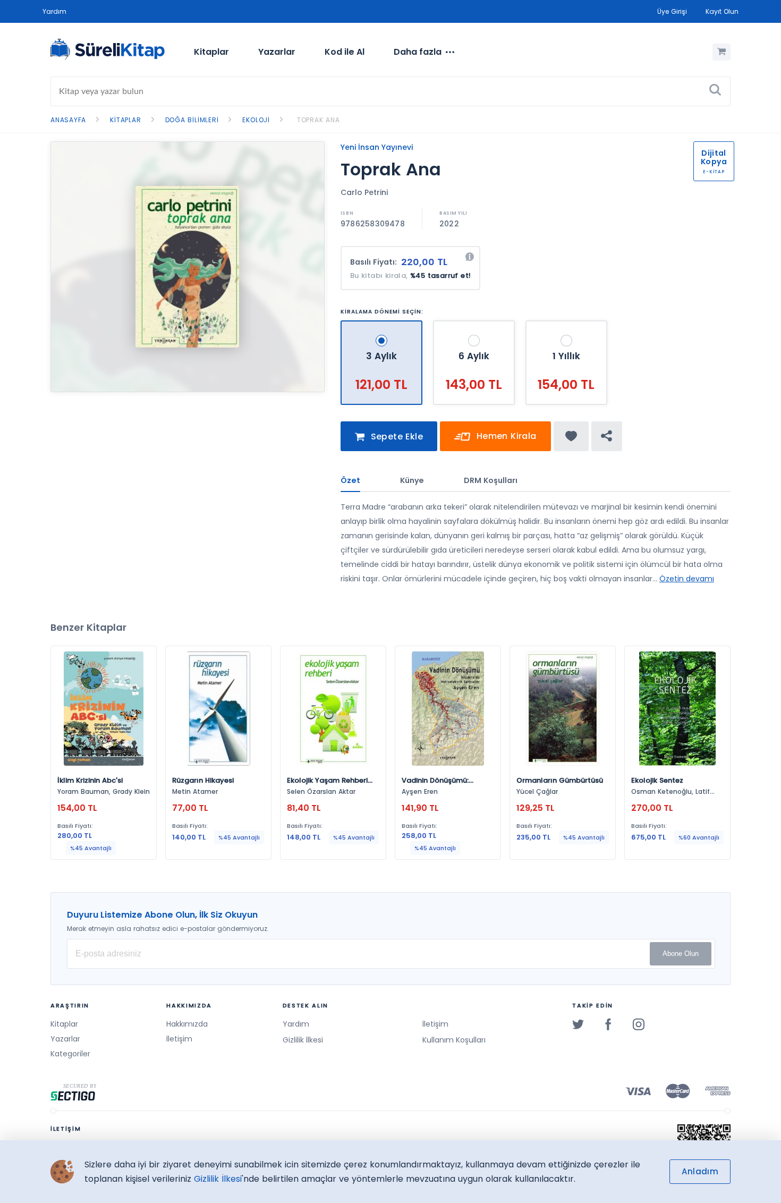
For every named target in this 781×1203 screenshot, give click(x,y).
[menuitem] (211, 52)
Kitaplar (211, 52)
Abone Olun (681, 954)
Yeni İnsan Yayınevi (377, 147)
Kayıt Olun (722, 11)
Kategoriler (70, 1053)
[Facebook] (608, 1024)
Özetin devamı (686, 578)
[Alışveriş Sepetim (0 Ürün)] (721, 52)
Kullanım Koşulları (454, 1040)
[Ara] (715, 91)
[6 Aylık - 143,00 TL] (475, 325)
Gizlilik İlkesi (303, 1040)
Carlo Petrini (364, 192)
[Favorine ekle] (571, 436)
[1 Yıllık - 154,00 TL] (566, 325)
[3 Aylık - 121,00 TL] (383, 325)
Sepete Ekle (395, 436)
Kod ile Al (344, 52)
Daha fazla (418, 52)
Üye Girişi (672, 11)
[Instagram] (638, 1024)
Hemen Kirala (504, 436)
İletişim (179, 1038)
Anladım (700, 1171)
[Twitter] (578, 1024)
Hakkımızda (187, 1024)
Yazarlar (276, 52)
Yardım (54, 11)
